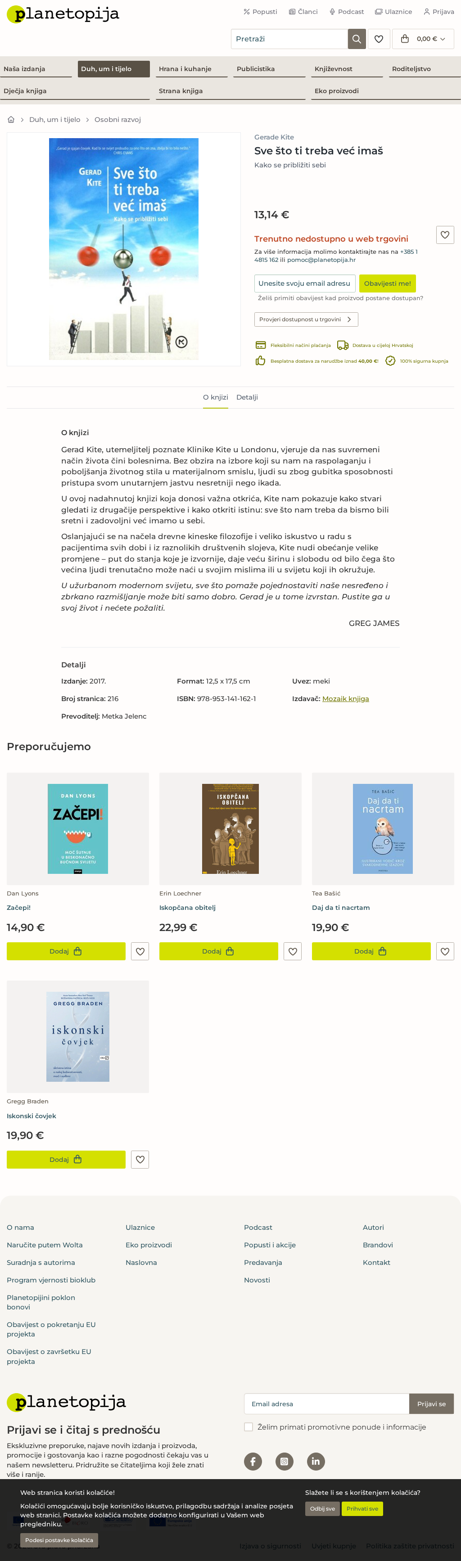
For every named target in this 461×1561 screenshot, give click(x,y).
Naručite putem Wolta (45, 1245)
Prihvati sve (362, 1508)
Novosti (257, 1280)
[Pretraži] (357, 39)
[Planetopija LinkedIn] (316, 1462)
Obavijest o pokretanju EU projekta (51, 1329)
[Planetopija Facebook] (253, 1462)
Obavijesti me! (387, 283)
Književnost (334, 69)
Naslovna (141, 1262)
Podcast (351, 12)
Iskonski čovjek (31, 1116)
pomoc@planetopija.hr (321, 259)
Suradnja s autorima (41, 1262)
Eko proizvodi (337, 91)
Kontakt (376, 1262)
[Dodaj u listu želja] (445, 235)
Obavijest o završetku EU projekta (49, 1356)
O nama (20, 1227)
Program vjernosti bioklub (51, 1280)
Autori (373, 1227)
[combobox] (289, 39)
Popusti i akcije (270, 1245)
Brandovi (378, 1245)
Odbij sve (322, 1508)
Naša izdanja (24, 69)
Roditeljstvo (411, 69)
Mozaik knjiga (345, 698)
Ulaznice (398, 12)
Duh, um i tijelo (106, 69)
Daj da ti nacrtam (341, 908)
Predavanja (263, 1262)
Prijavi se (431, 1404)
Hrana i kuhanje (185, 69)
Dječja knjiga (25, 91)
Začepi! (19, 908)
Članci (308, 12)
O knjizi (215, 397)
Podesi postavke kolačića (59, 1540)
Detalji (247, 397)
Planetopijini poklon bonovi (41, 1302)
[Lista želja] (379, 39)
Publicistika (256, 69)
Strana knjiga (181, 91)
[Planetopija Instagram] (285, 1462)
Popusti (265, 12)
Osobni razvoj (118, 119)
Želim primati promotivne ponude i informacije (342, 1427)
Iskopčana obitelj (187, 908)
